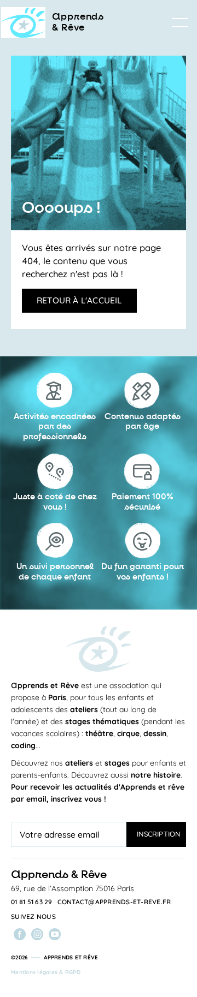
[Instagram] (37, 934)
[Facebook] (20, 934)
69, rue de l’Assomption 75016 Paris (72, 888)
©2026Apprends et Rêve (54, 957)
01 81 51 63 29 (32, 902)
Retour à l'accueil (79, 300)
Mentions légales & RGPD (45, 972)
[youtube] (55, 934)
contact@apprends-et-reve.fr (114, 902)
